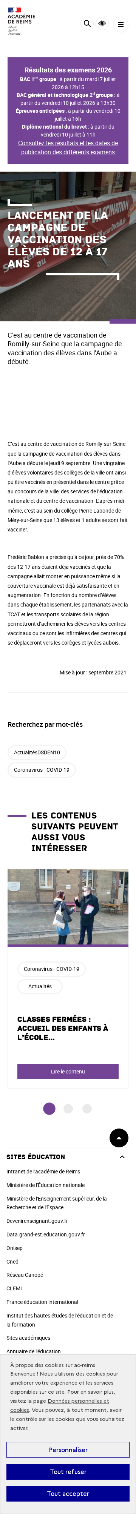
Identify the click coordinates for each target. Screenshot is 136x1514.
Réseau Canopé (24, 1274)
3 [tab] (87, 1108)
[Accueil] (28, 21)
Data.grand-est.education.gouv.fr (45, 1234)
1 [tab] (49, 1108)
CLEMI (14, 1288)
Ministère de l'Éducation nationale (45, 1184)
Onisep (14, 1247)
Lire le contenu (68, 1071)
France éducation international (42, 1301)
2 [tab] (68, 1108)
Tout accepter (68, 1493)
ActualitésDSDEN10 (37, 752)
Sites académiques (28, 1337)
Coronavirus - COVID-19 (42, 769)
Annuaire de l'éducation (33, 1351)
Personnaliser (68, 1449)
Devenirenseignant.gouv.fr (37, 1220)
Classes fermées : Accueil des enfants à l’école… (62, 1028)
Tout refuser (68, 1471)
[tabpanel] (68, 979)
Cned (12, 1261)
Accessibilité (102, 23)
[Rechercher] (87, 24)
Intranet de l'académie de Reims (43, 1171)
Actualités (40, 986)
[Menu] (120, 24)
